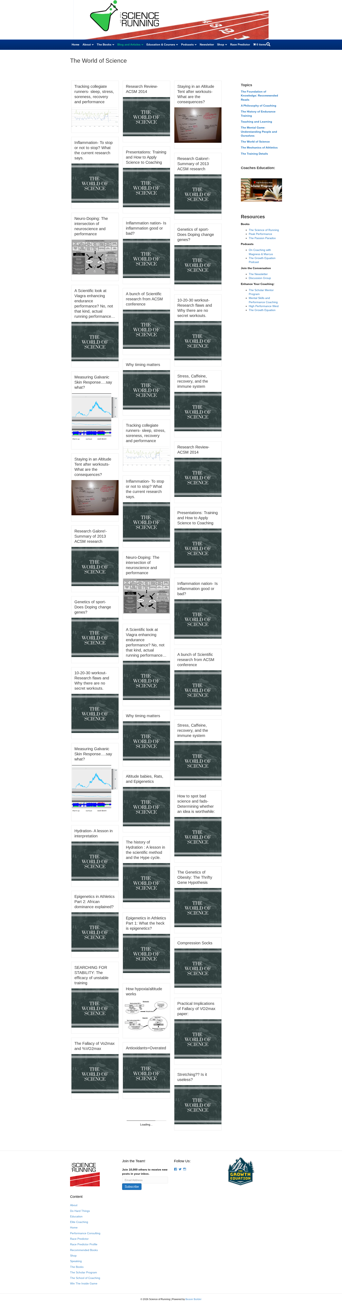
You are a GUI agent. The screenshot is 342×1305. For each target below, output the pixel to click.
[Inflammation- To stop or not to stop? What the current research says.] (95, 182)
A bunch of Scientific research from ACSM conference (144, 299)
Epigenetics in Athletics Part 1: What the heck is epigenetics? (146, 923)
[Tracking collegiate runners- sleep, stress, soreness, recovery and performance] (95, 116)
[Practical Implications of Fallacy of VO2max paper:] (197, 1038)
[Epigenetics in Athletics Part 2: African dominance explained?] (95, 931)
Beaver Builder (193, 1299)
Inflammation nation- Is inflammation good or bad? (146, 228)
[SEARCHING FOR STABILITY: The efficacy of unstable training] (95, 1007)
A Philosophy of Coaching (258, 105)
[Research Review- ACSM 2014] (146, 116)
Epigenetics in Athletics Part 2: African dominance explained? (94, 901)
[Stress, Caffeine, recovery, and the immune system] (197, 411)
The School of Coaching (85, 1277)
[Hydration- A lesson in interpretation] (95, 860)
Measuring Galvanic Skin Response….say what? (93, 382)
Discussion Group (260, 278)
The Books (104, 44)
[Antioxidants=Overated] (146, 1072)
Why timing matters (143, 364)
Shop (220, 44)
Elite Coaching (79, 1222)
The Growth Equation (262, 310)
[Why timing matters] (146, 389)
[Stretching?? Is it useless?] (197, 1104)
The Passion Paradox (262, 238)
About (87, 44)
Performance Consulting (85, 1233)
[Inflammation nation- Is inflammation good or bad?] (146, 258)
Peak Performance (260, 233)
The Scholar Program (83, 1272)
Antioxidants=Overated (146, 1048)
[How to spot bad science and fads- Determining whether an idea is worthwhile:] (197, 836)
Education (76, 1216)
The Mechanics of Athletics (259, 147)
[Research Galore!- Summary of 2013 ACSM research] (197, 193)
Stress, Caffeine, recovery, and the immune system (192, 381)
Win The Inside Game (83, 1283)
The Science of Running (264, 230)
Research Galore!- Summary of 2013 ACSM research (193, 163)
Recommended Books (84, 1250)
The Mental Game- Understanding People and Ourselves (259, 131)
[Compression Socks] (197, 967)
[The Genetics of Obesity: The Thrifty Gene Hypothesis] (197, 907)
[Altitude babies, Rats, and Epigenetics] (146, 806)
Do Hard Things (80, 1210)
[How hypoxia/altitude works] (146, 1015)
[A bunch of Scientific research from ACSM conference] (146, 329)
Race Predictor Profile (83, 1244)
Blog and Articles (129, 44)
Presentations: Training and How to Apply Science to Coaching (146, 157)
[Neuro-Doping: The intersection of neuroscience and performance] (95, 256)
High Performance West (264, 306)
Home (75, 44)
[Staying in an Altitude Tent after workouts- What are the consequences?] (197, 124)
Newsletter (207, 44)
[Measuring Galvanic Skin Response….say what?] (95, 417)
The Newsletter (258, 274)
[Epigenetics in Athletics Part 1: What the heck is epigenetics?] (146, 953)
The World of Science (255, 141)
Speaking (76, 1261)
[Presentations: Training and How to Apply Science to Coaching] (146, 187)
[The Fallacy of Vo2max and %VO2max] (95, 1073)
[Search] (268, 44)
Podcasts (187, 44)
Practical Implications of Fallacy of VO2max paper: (196, 1008)
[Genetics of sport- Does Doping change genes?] (197, 264)
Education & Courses (160, 44)
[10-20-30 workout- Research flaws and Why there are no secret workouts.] (197, 340)
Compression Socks (194, 943)
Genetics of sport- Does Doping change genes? (195, 234)
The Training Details (254, 153)
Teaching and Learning (256, 121)
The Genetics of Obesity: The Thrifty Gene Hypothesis (194, 877)
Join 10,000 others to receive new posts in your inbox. (144, 1171)
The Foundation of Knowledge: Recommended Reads (259, 95)
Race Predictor (240, 44)
